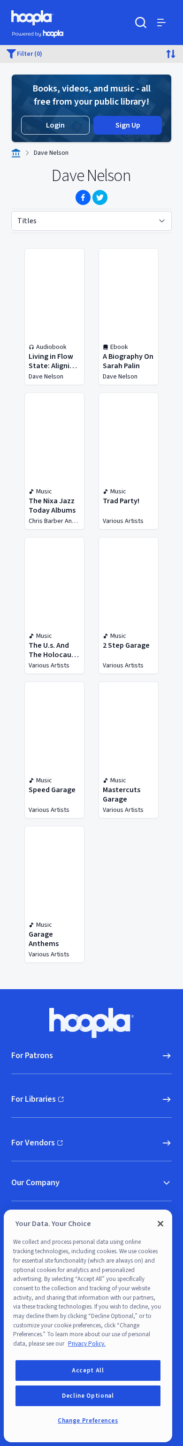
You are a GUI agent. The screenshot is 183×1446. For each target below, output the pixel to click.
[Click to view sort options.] (170, 54)
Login (55, 125)
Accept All (88, 1370)
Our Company (35, 1183)
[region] (88, 1326)
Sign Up (127, 125)
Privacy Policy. (87, 1344)
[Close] (160, 1223)
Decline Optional (88, 1396)
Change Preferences (88, 1420)
